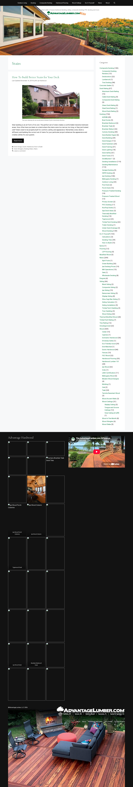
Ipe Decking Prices (109, 266)
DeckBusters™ (107, 159)
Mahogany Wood (108, 376)
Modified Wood (105, 255)
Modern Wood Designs (110, 379)
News (100, 3)
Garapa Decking (108, 170)
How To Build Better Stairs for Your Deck (35, 77)
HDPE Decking (107, 173)
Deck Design (18, 147)
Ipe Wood (105, 367)
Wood (108, 3)
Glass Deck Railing (109, 105)
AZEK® (104, 117)
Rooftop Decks (107, 208)
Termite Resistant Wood (111, 393)
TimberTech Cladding (110, 308)
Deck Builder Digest (109, 135)
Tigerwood (106, 219)
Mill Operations (107, 269)
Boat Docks (106, 120)
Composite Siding (108, 287)
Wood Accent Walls (109, 399)
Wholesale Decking (109, 275)
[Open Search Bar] (114, 3)
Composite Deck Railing (110, 100)
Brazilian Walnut (108, 129)
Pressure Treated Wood (110, 196)
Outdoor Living (22, 3)
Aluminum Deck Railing (110, 91)
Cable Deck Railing (108, 97)
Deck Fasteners (107, 144)
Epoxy (102, 246)
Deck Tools (106, 156)
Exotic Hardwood (28, 147)
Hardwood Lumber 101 (110, 361)
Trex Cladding (107, 311)
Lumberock (106, 79)
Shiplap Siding (107, 296)
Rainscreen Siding (108, 293)
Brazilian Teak (107, 126)
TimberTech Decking (109, 222)
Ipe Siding (105, 290)
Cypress (105, 335)
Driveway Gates (108, 341)
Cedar (104, 332)
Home (78, 721)
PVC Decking (106, 205)
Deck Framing (107, 147)
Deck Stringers (18, 149)
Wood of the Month (109, 418)
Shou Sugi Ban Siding (110, 299)
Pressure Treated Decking (111, 191)
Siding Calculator (108, 302)
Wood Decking (107, 231)
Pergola (102, 278)
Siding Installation (108, 305)
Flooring (103, 249)
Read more (18, 141)
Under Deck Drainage (109, 228)
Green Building (107, 264)
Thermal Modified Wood (108, 317)
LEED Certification (108, 373)
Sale (103, 272)
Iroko (104, 370)
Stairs (35, 149)
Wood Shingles (107, 421)
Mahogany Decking (109, 179)
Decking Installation (109, 162)
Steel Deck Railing (108, 108)
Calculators (106, 237)
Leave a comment (20, 151)
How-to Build (38, 147)
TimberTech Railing (107, 320)
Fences (104, 353)
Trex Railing (104, 323)
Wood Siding (106, 314)
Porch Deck (106, 188)
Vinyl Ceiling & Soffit (112, 413)
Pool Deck (105, 185)
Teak (104, 390)
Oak (103, 387)
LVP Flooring (106, 252)
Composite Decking (46, 3)
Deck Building (107, 138)
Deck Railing (104, 88)
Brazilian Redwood (109, 123)
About (84, 721)
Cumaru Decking (108, 132)
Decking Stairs (28, 149)
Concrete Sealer (105, 85)
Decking (33, 3)
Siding (102, 281)
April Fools (106, 261)
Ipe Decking (106, 176)
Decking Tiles (107, 240)
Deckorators (106, 77)
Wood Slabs (106, 424)
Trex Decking (106, 82)
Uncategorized (105, 326)
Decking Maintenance (110, 165)
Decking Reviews (119, 721)
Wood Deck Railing (109, 111)
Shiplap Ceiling (110, 405)
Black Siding (106, 284)
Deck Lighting (107, 150)
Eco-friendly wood (109, 344)
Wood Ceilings (76, 3)
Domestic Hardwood (109, 338)
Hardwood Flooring (62, 3)
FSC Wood (106, 355)
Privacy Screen (107, 202)
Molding (105, 384)
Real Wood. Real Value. (95, 721)
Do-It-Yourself (89, 3)
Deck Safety (106, 153)
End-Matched (107, 347)
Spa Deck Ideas (107, 211)
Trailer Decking (107, 225)
